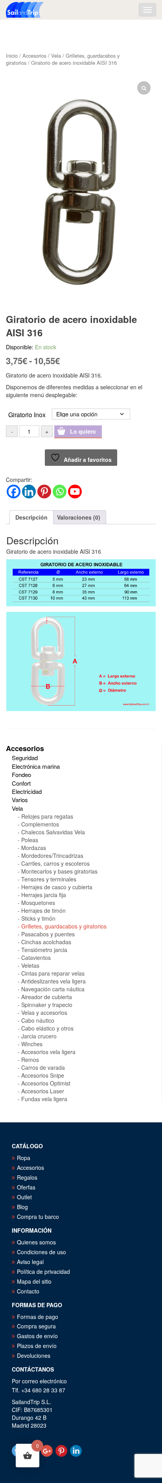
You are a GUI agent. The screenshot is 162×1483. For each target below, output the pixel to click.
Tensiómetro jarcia (44, 950)
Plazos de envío (37, 1346)
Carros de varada (43, 1067)
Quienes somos (36, 1242)
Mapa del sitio (34, 1281)
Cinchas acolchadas (46, 942)
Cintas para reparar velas (53, 973)
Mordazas (33, 848)
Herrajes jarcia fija (43, 895)
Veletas (30, 965)
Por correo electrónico (39, 1381)
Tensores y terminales (48, 879)
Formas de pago (37, 1317)
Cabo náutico (37, 1020)
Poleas (29, 840)
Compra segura (36, 1326)
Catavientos (36, 957)
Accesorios (34, 55)
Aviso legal (30, 1262)
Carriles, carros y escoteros (55, 863)
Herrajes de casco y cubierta (56, 887)
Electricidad (27, 791)
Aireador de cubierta (46, 997)
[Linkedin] (29, 491)
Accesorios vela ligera (48, 1052)
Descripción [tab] (31, 517)
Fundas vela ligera (44, 1099)
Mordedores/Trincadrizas (52, 855)
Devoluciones (33, 1355)
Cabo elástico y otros (47, 1028)
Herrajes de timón (43, 910)
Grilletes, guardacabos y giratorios (64, 926)
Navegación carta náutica (53, 989)
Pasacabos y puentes (48, 934)
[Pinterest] (44, 491)
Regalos (27, 1177)
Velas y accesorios (44, 1012)
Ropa (23, 1158)
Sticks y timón (38, 918)
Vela (56, 55)
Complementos (40, 824)
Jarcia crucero (39, 1036)
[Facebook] (13, 491)
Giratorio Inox (27, 414)
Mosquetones (38, 903)
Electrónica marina (36, 766)
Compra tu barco (38, 1216)
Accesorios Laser (42, 1091)
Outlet (24, 1197)
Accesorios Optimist (45, 1083)
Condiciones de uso (41, 1252)
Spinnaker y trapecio (46, 1005)
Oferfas (26, 1187)
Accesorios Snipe (42, 1075)
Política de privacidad (43, 1271)
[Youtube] (75, 491)
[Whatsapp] (59, 491)
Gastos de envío (37, 1336)
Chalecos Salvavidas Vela (53, 832)
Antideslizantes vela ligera (53, 981)
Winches (31, 1044)
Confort (21, 783)
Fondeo (21, 774)
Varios (20, 799)
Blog (22, 1207)
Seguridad (25, 757)
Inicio (12, 55)
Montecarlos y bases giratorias (59, 871)
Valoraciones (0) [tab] (78, 517)
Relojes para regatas (47, 816)
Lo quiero (83, 431)
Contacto (28, 1291)
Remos (30, 1059)
